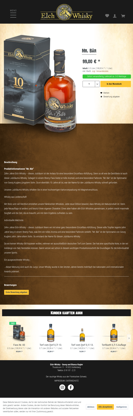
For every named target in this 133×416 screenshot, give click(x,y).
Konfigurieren (122, 407)
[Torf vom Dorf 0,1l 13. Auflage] (82, 333)
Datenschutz (72, 381)
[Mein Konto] (115, 16)
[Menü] (9, 13)
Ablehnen (90, 407)
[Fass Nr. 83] (19, 333)
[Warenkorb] (124, 16)
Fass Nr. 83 (19, 345)
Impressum (59, 381)
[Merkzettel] (107, 16)
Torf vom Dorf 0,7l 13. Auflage (51, 345)
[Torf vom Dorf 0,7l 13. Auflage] (50, 333)
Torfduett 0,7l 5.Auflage (114, 345)
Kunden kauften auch (66, 312)
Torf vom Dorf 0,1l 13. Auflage (82, 345)
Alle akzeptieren (105, 407)
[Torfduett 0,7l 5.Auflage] (113, 333)
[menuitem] (6, 10)
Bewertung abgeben (111, 96)
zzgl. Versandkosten (100, 71)
